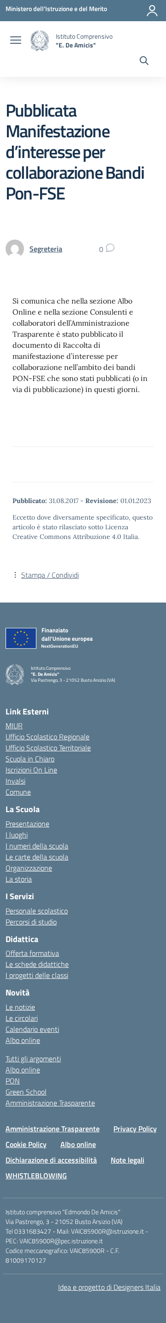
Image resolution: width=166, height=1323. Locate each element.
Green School (26, 1091)
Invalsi (15, 780)
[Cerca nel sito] (144, 62)
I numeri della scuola (37, 845)
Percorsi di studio (31, 921)
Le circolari (22, 1018)
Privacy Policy (135, 1128)
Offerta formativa (32, 953)
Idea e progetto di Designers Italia (109, 1287)
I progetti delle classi (37, 975)
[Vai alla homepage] (39, 40)
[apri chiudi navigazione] (15, 41)
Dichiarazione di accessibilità (51, 1159)
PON (13, 1080)
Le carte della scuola (37, 856)
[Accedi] (152, 11)
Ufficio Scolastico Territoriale (48, 747)
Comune (18, 791)
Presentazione (27, 823)
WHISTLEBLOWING (36, 1175)
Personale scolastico (37, 910)
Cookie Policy (26, 1144)
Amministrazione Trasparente (50, 1102)
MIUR (14, 725)
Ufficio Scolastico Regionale (47, 736)
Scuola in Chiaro (30, 758)
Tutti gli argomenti (33, 1058)
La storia (19, 878)
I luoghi (17, 834)
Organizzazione (29, 867)
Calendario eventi (32, 1029)
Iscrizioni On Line (31, 769)
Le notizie (20, 1007)
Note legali (127, 1159)
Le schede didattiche (37, 964)
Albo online (23, 1040)
